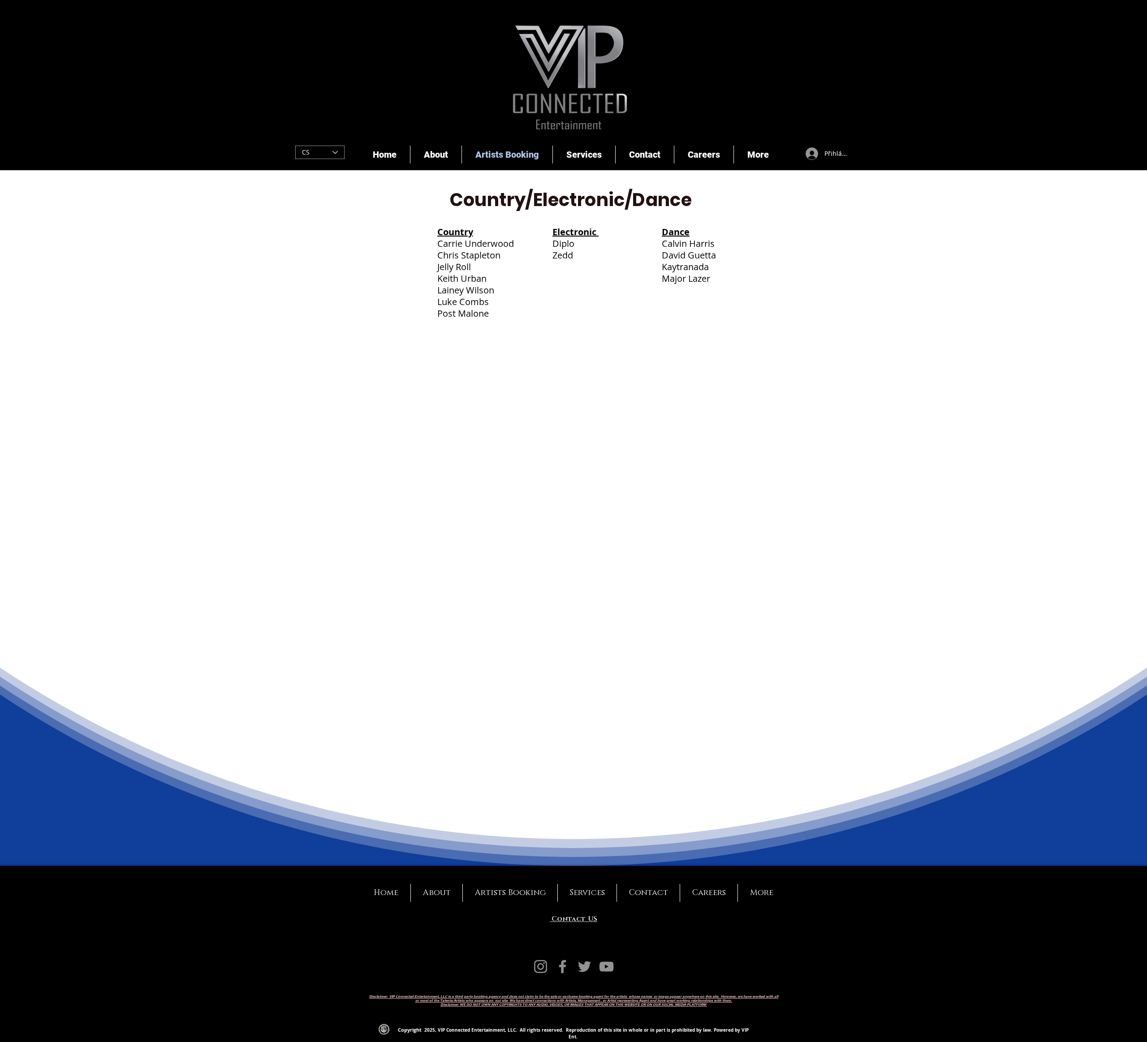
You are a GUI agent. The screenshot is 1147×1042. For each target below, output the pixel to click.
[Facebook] (562, 966)
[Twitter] (584, 966)
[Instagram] (540, 966)
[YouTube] (606, 966)
